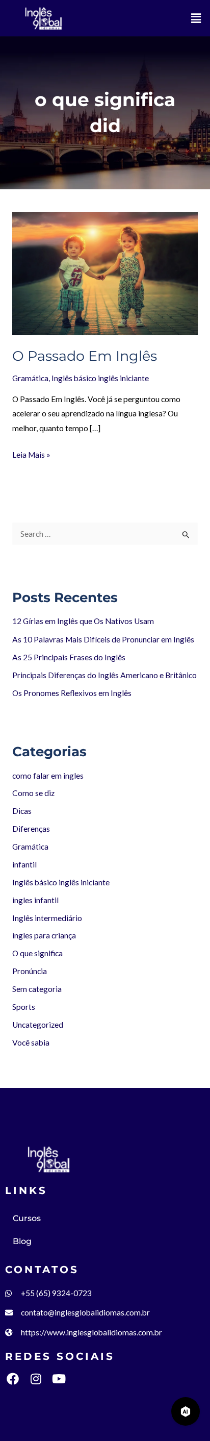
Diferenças (31, 828)
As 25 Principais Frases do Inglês (68, 657)
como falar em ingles (48, 775)
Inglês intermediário (47, 918)
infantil (24, 864)
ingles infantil (35, 900)
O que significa (37, 953)
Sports (23, 1006)
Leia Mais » (31, 453)
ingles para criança (44, 935)
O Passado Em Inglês (84, 355)
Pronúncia (29, 971)
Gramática (30, 378)
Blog (22, 1241)
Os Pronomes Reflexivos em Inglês (72, 693)
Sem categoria (37, 988)
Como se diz (33, 793)
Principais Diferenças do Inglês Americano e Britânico (104, 675)
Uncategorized (37, 1024)
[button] (196, 18)
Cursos (27, 1218)
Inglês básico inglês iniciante (100, 378)
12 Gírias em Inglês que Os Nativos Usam (83, 621)
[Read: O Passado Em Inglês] (105, 272)
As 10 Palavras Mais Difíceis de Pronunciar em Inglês (103, 639)
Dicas (22, 810)
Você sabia (30, 1042)
